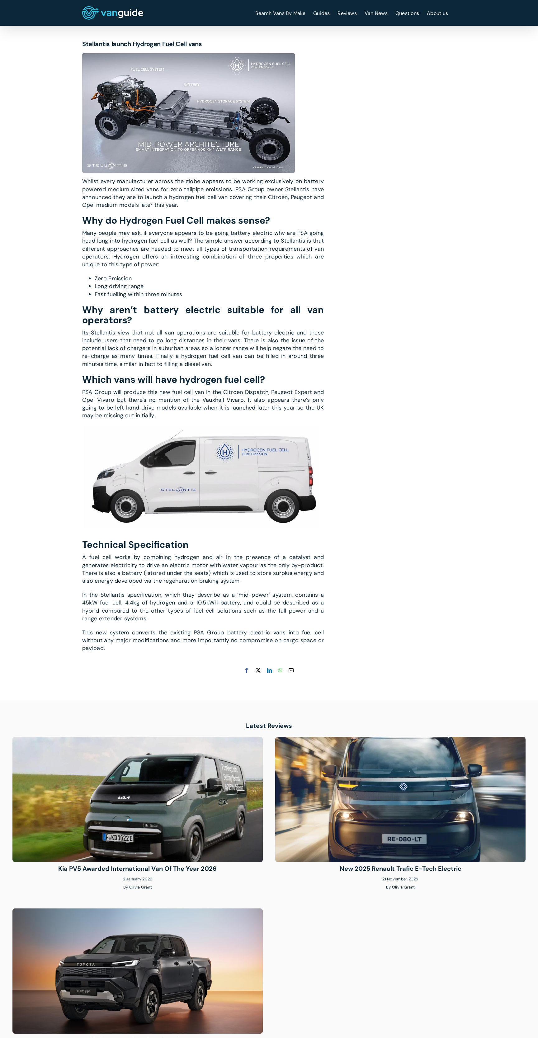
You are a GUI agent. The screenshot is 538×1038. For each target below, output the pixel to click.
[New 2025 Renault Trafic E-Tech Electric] (400, 740)
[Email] (291, 670)
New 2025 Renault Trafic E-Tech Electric (400, 869)
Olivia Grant (140, 887)
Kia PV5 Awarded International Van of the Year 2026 (137, 869)
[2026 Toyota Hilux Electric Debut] (137, 912)
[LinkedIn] (269, 670)
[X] (258, 670)
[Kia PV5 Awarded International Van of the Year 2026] (137, 740)
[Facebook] (246, 670)
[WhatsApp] (280, 670)
